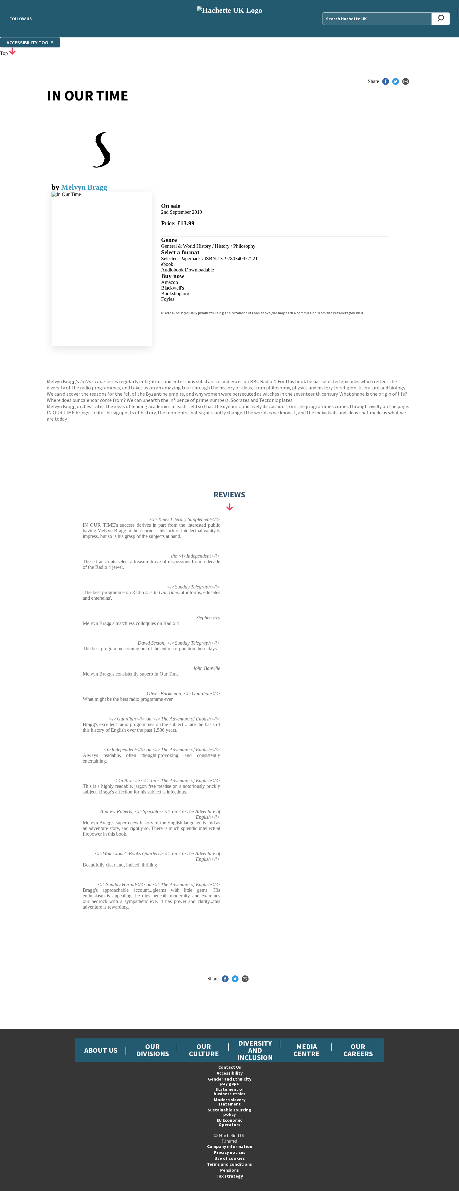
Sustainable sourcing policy (229, 1112)
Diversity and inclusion (255, 1050)
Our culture (204, 1050)
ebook (167, 264)
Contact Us (229, 1067)
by (56, 187)
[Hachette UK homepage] (229, 18)
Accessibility (230, 1073)
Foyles (167, 299)
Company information (229, 1146)
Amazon (169, 282)
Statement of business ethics (229, 1091)
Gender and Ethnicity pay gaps (229, 1081)
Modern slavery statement (229, 1102)
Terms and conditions (229, 1164)
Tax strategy (229, 1176)
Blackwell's (172, 287)
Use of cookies (230, 1158)
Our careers (358, 1050)
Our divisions (152, 1050)
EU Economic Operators (229, 1122)
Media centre (307, 1050)
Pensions (229, 1170)
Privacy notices (229, 1152)
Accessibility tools (30, 42)
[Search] (441, 18)
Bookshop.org (175, 293)
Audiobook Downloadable (187, 269)
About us (100, 1050)
